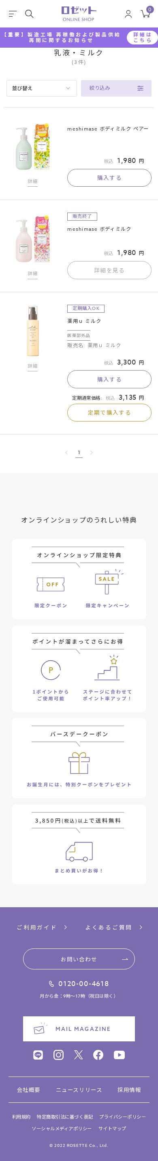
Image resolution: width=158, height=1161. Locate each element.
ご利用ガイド (37, 927)
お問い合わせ (79, 959)
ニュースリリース (79, 1090)
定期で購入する (109, 412)
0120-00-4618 (83, 984)
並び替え (22, 88)
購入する (109, 177)
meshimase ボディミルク (99, 228)
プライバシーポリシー (122, 1117)
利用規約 (21, 1117)
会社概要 (29, 1090)
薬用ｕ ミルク (84, 321)
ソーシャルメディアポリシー (62, 1129)
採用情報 (129, 1090)
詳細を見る (109, 270)
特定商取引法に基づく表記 (65, 1117)
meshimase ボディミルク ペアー (108, 128)
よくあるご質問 (108, 927)
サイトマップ (112, 1129)
